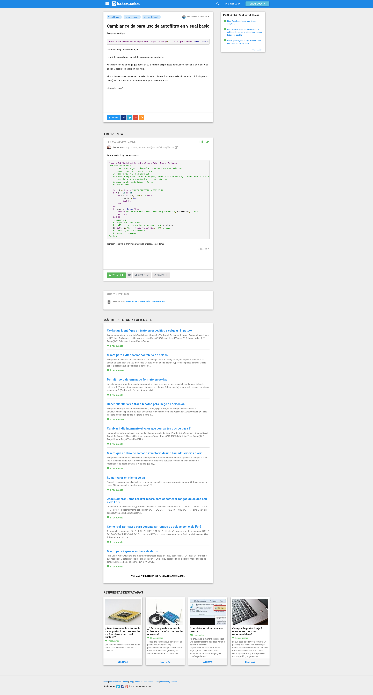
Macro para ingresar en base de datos (132, 551)
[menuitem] (123, 117)
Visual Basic (113, 17)
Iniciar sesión (232, 4)
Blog (131, 682)
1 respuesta (116, 346)
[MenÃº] (107, 3)
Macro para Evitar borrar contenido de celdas (137, 355)
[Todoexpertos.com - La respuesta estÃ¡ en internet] (126, 3)
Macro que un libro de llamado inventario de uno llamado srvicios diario (155, 453)
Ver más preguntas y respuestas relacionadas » (158, 576)
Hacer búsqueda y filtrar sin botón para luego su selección (146, 404)
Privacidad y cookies (168, 682)
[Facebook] (122, 686)
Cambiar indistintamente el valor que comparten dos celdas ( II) (149, 428)
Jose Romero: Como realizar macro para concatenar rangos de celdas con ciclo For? (157, 500)
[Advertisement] (158, 102)
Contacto (137, 682)
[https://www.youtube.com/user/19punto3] (176, 147)
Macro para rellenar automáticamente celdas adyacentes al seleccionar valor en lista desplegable (244, 32)
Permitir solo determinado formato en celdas (137, 379)
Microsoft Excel (151, 17)
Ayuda (125, 682)
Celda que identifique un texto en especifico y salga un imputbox (149, 330)
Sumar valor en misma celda (126, 477)
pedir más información (152, 301)
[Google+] (126, 686)
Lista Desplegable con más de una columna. (241, 22)
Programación (131, 17)
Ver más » (257, 50)
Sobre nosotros (115, 682)
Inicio (105, 682)
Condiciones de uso (151, 682)
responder (131, 301)
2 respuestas (117, 370)
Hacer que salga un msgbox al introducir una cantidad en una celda (244, 41)
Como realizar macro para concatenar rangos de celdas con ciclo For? (154, 526)
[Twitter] (118, 686)
